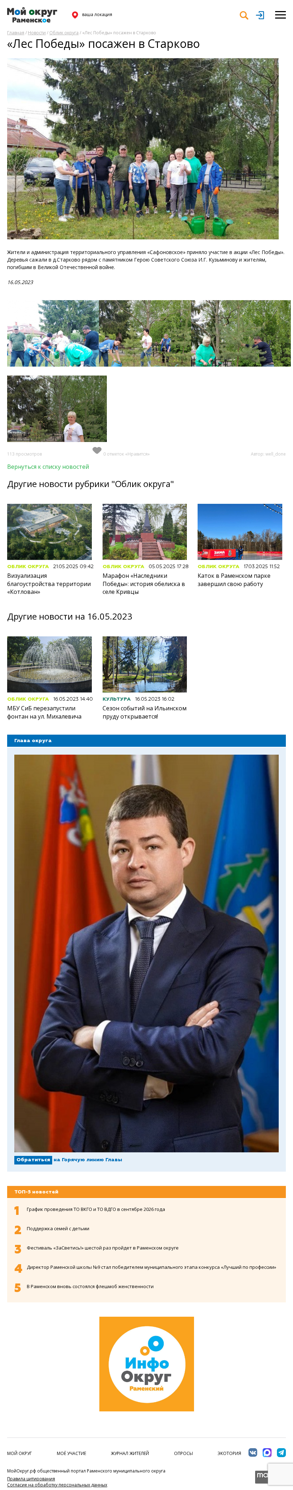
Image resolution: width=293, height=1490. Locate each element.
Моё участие (71, 1453)
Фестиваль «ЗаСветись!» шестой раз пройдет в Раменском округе (103, 1248)
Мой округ (19, 1453)
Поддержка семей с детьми (58, 1228)
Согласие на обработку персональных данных (57, 1485)
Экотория (229, 1453)
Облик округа (64, 33)
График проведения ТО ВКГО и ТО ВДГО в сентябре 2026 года (96, 1209)
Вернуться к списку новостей (48, 467)
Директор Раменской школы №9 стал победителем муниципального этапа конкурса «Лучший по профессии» (151, 1267)
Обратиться (33, 1159)
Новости (37, 33)
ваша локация (97, 14)
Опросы (183, 1453)
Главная (15, 33)
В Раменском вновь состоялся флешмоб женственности (90, 1286)
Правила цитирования (31, 1479)
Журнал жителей (130, 1453)
